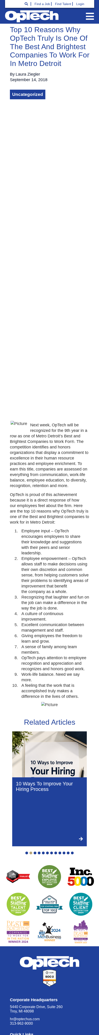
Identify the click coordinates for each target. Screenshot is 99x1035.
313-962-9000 (21, 1023)
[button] (90, 16)
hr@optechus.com (25, 1019)
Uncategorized (27, 94)
